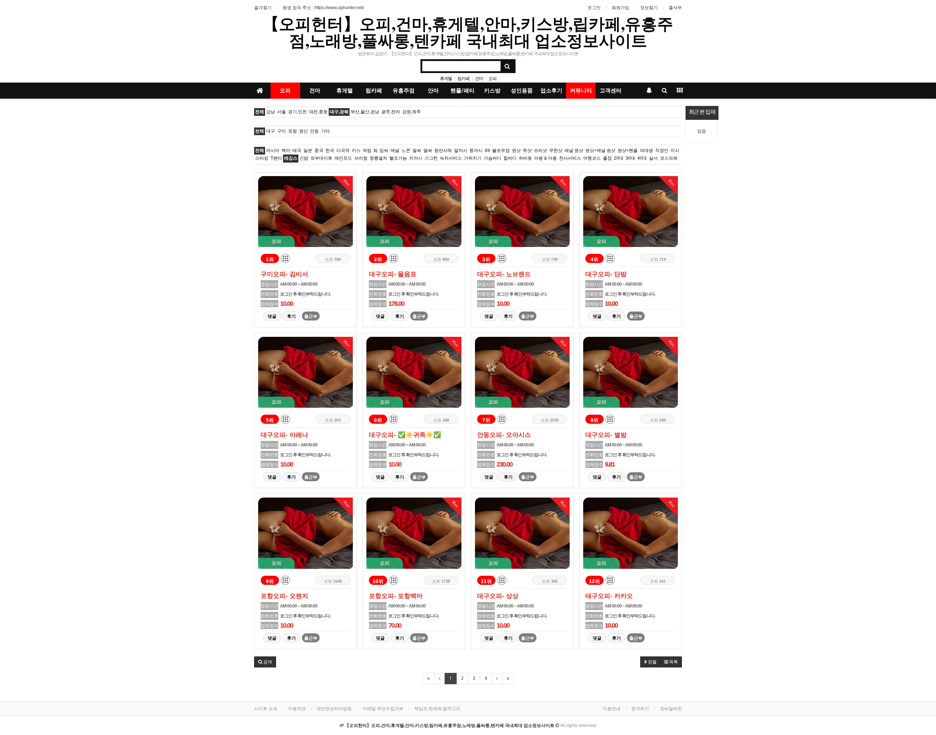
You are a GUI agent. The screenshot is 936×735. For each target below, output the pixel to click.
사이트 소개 (265, 708)
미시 (675, 150)
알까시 (460, 150)
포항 (292, 131)
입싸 (384, 150)
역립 (367, 150)
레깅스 (290, 158)
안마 (433, 90)
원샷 (516, 150)
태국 (296, 150)
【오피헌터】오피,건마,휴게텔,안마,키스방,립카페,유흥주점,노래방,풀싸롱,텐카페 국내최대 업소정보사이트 (468, 32)
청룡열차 (378, 158)
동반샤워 (443, 150)
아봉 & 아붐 (545, 158)
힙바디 (510, 158)
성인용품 (522, 90)
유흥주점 (404, 90)
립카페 (463, 78)
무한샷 (555, 150)
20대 (618, 158)
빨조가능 (398, 158)
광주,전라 (390, 111)
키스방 (492, 90)
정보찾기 (649, 7)
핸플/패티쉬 (462, 93)
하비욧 (525, 158)
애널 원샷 (574, 150)
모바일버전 (671, 708)
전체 (259, 111)
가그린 (431, 158)
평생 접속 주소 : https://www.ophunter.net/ (323, 7)
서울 (281, 111)
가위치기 (473, 158)
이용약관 (297, 708)
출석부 (675, 7)
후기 (291, 316)
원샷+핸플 (628, 150)
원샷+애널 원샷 (600, 150)
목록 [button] (673, 661)
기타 (325, 131)
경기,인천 (297, 111)
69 (487, 150)
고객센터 (611, 90)
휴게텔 (446, 78)
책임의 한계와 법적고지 (437, 708)
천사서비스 (570, 158)
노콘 (405, 150)
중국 (318, 150)
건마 (479, 78)
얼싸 (427, 150)
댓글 (272, 316)
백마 (286, 150)
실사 (653, 158)
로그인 (594, 7)
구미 (281, 131)
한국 (329, 150)
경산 (303, 131)
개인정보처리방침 (334, 708)
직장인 (661, 150)
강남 (270, 111)
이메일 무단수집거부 (383, 708)
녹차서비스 (451, 158)
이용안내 (611, 708)
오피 (492, 78)
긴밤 (303, 158)
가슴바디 (492, 158)
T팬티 (276, 158)
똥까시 (476, 150)
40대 (642, 158)
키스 (356, 150)
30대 (630, 158)
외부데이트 (321, 158)
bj (375, 150)
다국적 (343, 150)
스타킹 (261, 158)
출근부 (310, 316)
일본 (307, 150)
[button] (265, 661)
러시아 (272, 150)
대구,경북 (339, 111)
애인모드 (343, 158)
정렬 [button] (652, 661)
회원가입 (620, 7)
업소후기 (551, 90)
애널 (394, 150)
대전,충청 (318, 111)
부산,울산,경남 (365, 111)
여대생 (646, 150)
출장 (607, 158)
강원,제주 (411, 111)
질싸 (416, 150)
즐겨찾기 (263, 7)
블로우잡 (501, 150)
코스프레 (669, 158)
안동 (314, 131)
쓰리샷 (540, 150)
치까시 (415, 158)
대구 (270, 131)
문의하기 (640, 708)
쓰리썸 (360, 158)
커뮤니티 (581, 90)
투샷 (527, 150)
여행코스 (592, 158)
